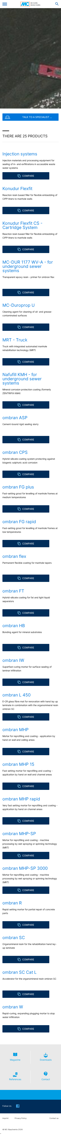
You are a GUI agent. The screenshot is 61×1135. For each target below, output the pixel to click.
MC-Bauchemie (30, 4)
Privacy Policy (21, 1118)
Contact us (54, 1118)
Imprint (5, 1118)
